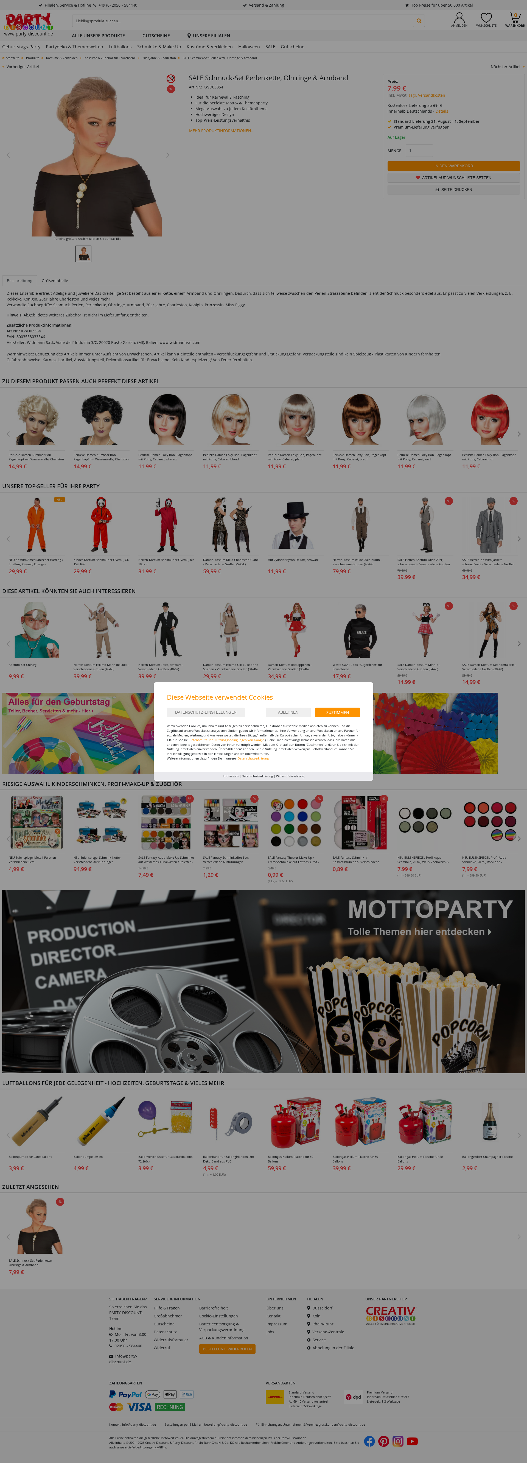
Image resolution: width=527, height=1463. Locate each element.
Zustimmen (337, 712)
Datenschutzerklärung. (254, 758)
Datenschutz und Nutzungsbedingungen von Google (226, 740)
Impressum (231, 776)
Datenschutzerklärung (257, 776)
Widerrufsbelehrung (290, 776)
